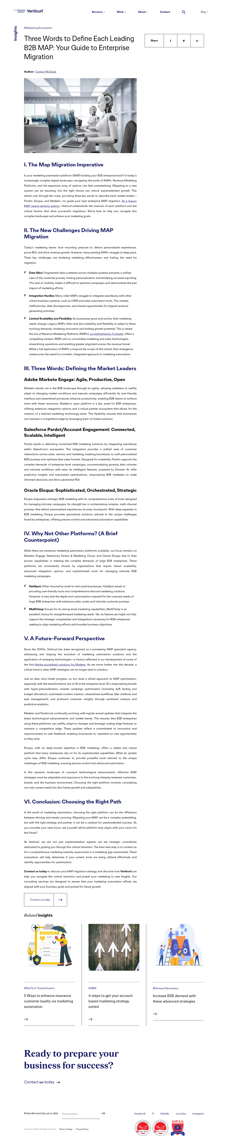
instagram (198, 1113)
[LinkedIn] (197, 40)
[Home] (28, 10)
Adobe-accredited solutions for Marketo (60, 664)
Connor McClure (45, 71)
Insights (15, 33)
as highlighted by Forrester (106, 334)
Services (97, 12)
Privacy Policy (82, 1129)
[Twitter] (184, 40)
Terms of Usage (65, 1129)
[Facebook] (170, 40)
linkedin (165, 1113)
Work (120, 12)
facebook (140, 1113)
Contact (165, 12)
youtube (181, 1113)
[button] (184, 10)
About (142, 12)
